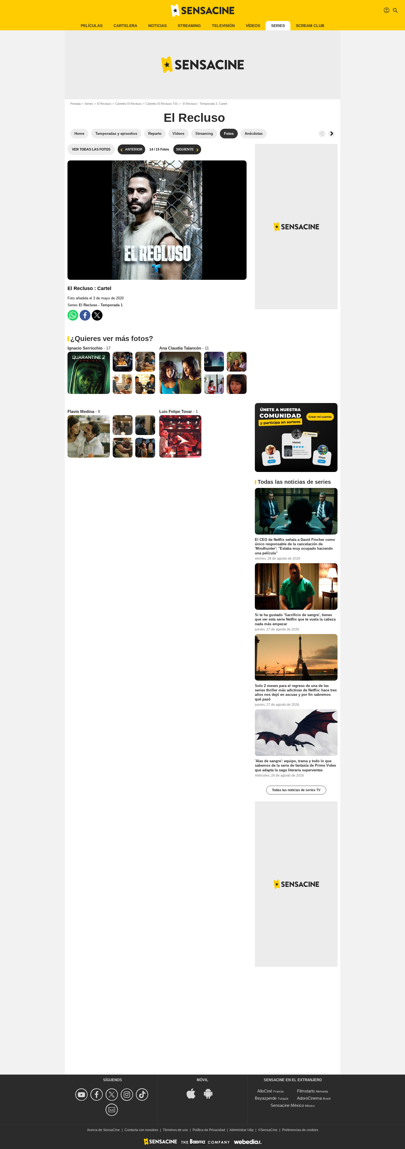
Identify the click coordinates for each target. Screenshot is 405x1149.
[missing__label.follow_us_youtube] (82, 1094)
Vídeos (253, 25)
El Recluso (104, 103)
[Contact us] (113, 1110)
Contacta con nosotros (141, 1130)
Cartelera (125, 25)
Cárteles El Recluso (128, 103)
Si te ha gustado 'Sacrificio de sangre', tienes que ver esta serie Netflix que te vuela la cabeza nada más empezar (295, 619)
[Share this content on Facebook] (85, 315)
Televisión (223, 25)
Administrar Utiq (241, 1130)
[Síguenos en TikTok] (143, 1094)
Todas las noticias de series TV (296, 790)
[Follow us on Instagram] (128, 1094)
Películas (91, 25)
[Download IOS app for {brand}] (194, 1093)
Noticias (157, 25)
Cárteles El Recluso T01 (161, 103)
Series (278, 25)
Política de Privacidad (209, 1130)
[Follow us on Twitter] (113, 1094)
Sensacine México (287, 1105)
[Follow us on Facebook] (97, 1094)
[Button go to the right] (331, 133)
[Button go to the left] (322, 133)
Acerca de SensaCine (103, 1130)
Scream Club (310, 25)
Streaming (189, 25)
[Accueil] (202, 10)
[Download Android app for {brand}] (211, 1093)
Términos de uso (175, 1130)
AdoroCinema (309, 1098)
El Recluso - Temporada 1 (101, 305)
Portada (75, 103)
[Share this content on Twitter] (97, 315)
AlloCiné (264, 1091)
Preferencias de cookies (300, 1130)
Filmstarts (306, 1091)
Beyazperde (266, 1098)
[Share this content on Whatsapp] (73, 315)
